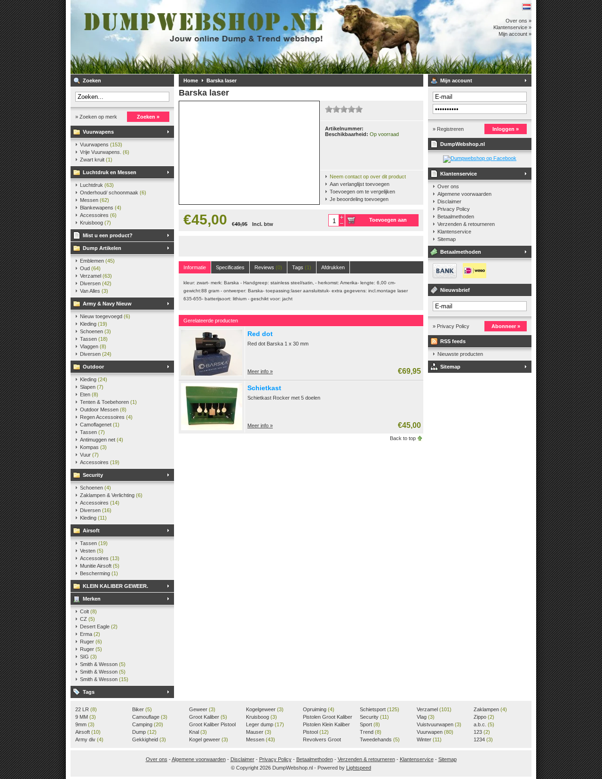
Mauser (258, 732)
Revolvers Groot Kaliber (322, 740)
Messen (94, 200)
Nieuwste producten (460, 354)
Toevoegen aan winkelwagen (388, 221)
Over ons (448, 186)
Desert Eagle (99, 626)
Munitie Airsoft (99, 566)
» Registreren (448, 129)
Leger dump (265, 724)
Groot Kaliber (208, 717)
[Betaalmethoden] (457, 276)
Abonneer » (505, 326)
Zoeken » (148, 117)
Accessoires (98, 215)
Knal (198, 732)
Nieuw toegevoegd (105, 316)
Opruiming (318, 709)
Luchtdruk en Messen (109, 172)
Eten (89, 394)
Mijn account (456, 80)
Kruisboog (95, 222)
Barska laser (221, 80)
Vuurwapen (435, 732)
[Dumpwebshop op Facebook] (479, 158)
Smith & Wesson (103, 664)
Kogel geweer (208, 739)
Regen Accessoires (106, 417)
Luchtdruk (97, 185)
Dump (144, 732)
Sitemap (446, 239)
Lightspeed (358, 768)
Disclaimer (449, 201)
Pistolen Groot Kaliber (327, 717)
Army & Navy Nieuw (107, 303)
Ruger (91, 641)
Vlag (426, 717)
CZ (87, 619)
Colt (88, 611)
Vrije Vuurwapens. (104, 152)
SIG (88, 656)
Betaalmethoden (455, 216)
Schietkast (264, 388)
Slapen (91, 387)
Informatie (194, 267)
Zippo (484, 717)
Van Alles (94, 291)
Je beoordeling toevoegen (359, 199)
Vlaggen (93, 346)
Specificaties (230, 267)
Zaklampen (490, 709)
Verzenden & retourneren (466, 224)
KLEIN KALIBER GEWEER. (115, 586)
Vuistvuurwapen (439, 724)
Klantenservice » (512, 27)
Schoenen (95, 331)
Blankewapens (100, 207)
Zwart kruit (96, 159)
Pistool (316, 732)
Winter (429, 739)
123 (482, 732)
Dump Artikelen (102, 248)
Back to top (403, 438)
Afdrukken (333, 267)
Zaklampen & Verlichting (111, 495)
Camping (147, 724)
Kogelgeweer (265, 709)
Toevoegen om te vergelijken (362, 191)
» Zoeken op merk (96, 117)
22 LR (86, 709)
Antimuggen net (101, 439)
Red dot (260, 333)
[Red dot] (211, 374)
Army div (89, 739)
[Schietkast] (211, 428)
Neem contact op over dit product (368, 176)
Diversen (95, 283)
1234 (483, 739)
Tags (89, 692)
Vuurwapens (98, 132)
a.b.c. (484, 724)
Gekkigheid (149, 739)
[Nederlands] (526, 6)
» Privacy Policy (451, 326)
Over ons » (518, 21)
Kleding (93, 324)
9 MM (85, 717)
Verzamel (96, 276)
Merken (92, 599)
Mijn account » (515, 34)
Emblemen (97, 261)
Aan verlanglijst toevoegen (359, 184)
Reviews (268, 267)
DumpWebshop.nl (195, 37)
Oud (90, 268)
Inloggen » (505, 129)
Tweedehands (380, 739)
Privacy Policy (453, 209)
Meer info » (260, 371)
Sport (370, 724)
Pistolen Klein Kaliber (326, 725)
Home (190, 80)
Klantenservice (458, 174)
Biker (142, 709)
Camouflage (149, 717)
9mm (85, 724)
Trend (370, 732)
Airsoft (91, 530)
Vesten (91, 551)
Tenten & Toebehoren (108, 402)
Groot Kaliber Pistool (212, 725)
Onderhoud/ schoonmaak (113, 192)
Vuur (89, 455)
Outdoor (93, 366)
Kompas (93, 447)
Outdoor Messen (103, 409)
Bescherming (99, 573)
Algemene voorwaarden (464, 194)
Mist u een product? (108, 235)
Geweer (202, 709)
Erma (90, 634)
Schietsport (379, 709)
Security (93, 475)
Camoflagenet (99, 424)
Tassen (94, 339)
